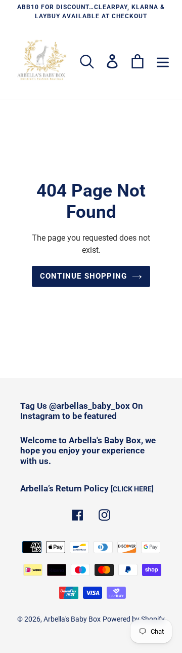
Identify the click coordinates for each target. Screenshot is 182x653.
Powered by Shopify (134, 619)
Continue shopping (83, 276)
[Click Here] (132, 489)
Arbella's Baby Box (72, 619)
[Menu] (162, 61)
